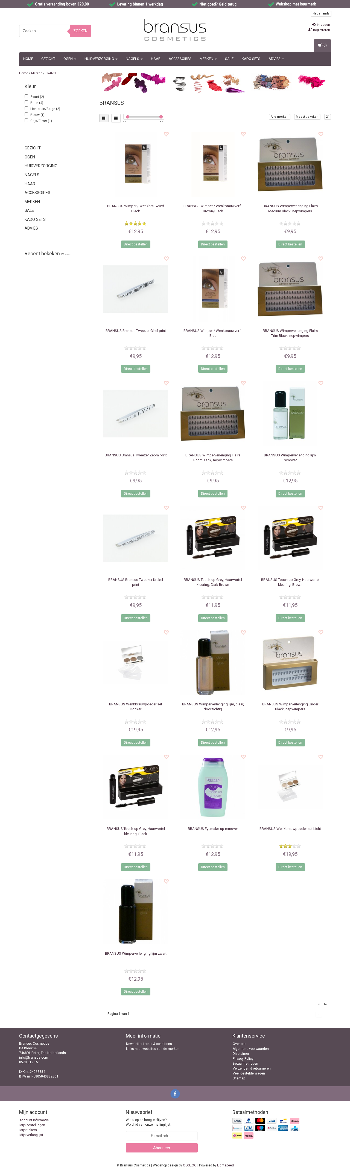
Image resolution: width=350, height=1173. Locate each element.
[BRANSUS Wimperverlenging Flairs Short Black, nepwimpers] (213, 413)
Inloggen (323, 25)
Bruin (36, 103)
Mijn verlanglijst (31, 1135)
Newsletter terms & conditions (149, 1044)
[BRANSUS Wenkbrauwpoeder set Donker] (136, 662)
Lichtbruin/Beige (45, 109)
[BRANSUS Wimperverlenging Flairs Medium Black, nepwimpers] (290, 164)
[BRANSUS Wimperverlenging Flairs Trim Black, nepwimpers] (290, 289)
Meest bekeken (307, 116)
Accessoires (180, 59)
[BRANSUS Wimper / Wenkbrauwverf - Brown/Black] (213, 164)
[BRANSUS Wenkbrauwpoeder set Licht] (290, 787)
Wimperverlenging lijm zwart (136, 953)
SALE (229, 59)
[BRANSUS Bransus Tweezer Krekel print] (136, 538)
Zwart (37, 97)
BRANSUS (52, 73)
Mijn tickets (28, 1130)
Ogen (68, 59)
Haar (156, 59)
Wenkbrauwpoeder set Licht (290, 829)
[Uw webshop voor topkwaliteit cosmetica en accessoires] (175, 30)
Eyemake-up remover (213, 829)
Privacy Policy (243, 1059)
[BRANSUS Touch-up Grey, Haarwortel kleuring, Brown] (290, 538)
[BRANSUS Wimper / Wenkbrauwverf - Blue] (213, 289)
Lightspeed (225, 1165)
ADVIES (275, 59)
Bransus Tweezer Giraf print (136, 331)
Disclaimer (241, 1054)
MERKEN (207, 59)
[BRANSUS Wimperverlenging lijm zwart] (136, 911)
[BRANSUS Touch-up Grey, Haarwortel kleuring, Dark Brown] (213, 538)
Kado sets (251, 59)
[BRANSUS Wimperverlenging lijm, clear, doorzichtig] (213, 662)
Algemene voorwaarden (251, 1049)
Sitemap (239, 1078)
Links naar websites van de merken (152, 1049)
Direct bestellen (136, 244)
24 (327, 116)
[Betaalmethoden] (266, 1128)
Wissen (66, 254)
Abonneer (161, 1148)
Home (28, 59)
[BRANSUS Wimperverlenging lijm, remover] (290, 413)
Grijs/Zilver (41, 121)
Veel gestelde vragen (249, 1073)
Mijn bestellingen (32, 1125)
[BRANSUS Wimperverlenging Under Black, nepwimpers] (290, 662)
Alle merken (279, 116)
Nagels (133, 59)
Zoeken (80, 31)
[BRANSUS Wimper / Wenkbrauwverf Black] (136, 164)
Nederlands (321, 13)
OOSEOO (190, 1165)
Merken (36, 73)
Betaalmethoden (245, 1063)
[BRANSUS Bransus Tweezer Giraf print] (136, 289)
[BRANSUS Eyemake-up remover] (213, 787)
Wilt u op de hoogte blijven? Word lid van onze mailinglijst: (148, 1122)
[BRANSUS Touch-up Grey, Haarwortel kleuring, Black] (136, 787)
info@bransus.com (33, 1057)
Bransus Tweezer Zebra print (136, 455)
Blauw (37, 115)
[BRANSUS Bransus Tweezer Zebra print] (136, 413)
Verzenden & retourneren (252, 1068)
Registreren (321, 30)
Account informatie (34, 1120)
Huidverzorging (99, 59)
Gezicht (48, 59)
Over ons (239, 1044)
